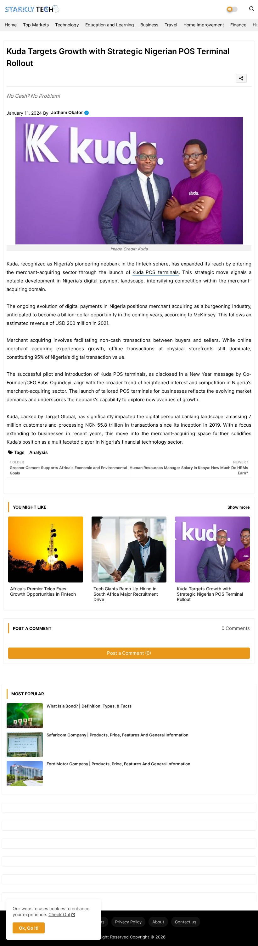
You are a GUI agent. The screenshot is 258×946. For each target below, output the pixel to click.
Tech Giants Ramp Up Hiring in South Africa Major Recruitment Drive (125, 594)
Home (11, 24)
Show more (238, 507)
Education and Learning (109, 24)
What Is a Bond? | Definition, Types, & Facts (89, 705)
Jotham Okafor (67, 112)
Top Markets (36, 24)
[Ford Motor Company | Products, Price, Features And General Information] (25, 773)
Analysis (38, 452)
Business (149, 24)
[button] (251, 9)
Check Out (59, 914)
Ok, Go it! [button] (28, 928)
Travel (171, 24)
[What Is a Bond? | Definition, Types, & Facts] (25, 715)
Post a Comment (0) (129, 653)
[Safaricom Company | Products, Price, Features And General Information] (25, 744)
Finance (238, 24)
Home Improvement (203, 24)
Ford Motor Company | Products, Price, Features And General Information (118, 763)
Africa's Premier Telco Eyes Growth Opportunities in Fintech (43, 591)
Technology (67, 24)
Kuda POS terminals (155, 272)
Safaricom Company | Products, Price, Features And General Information (117, 734)
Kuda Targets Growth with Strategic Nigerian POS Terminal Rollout (210, 594)
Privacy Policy (128, 921)
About (158, 921)
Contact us (185, 921)
